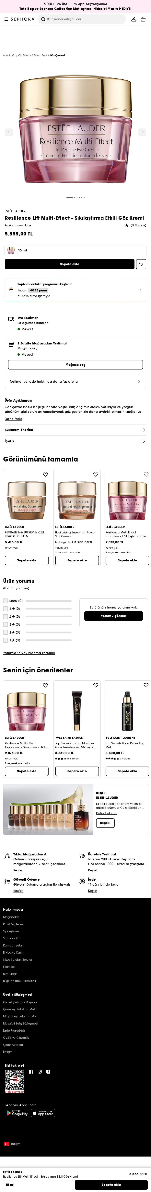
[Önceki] (9, 132)
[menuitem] (133, 19)
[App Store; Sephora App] (43, 1113)
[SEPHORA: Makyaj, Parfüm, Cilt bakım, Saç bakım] (22, 19)
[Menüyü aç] (6, 19)
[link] (113, 616)
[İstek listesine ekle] (45, 474)
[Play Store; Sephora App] (17, 1113)
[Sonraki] (142, 132)
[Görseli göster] (75, 129)
